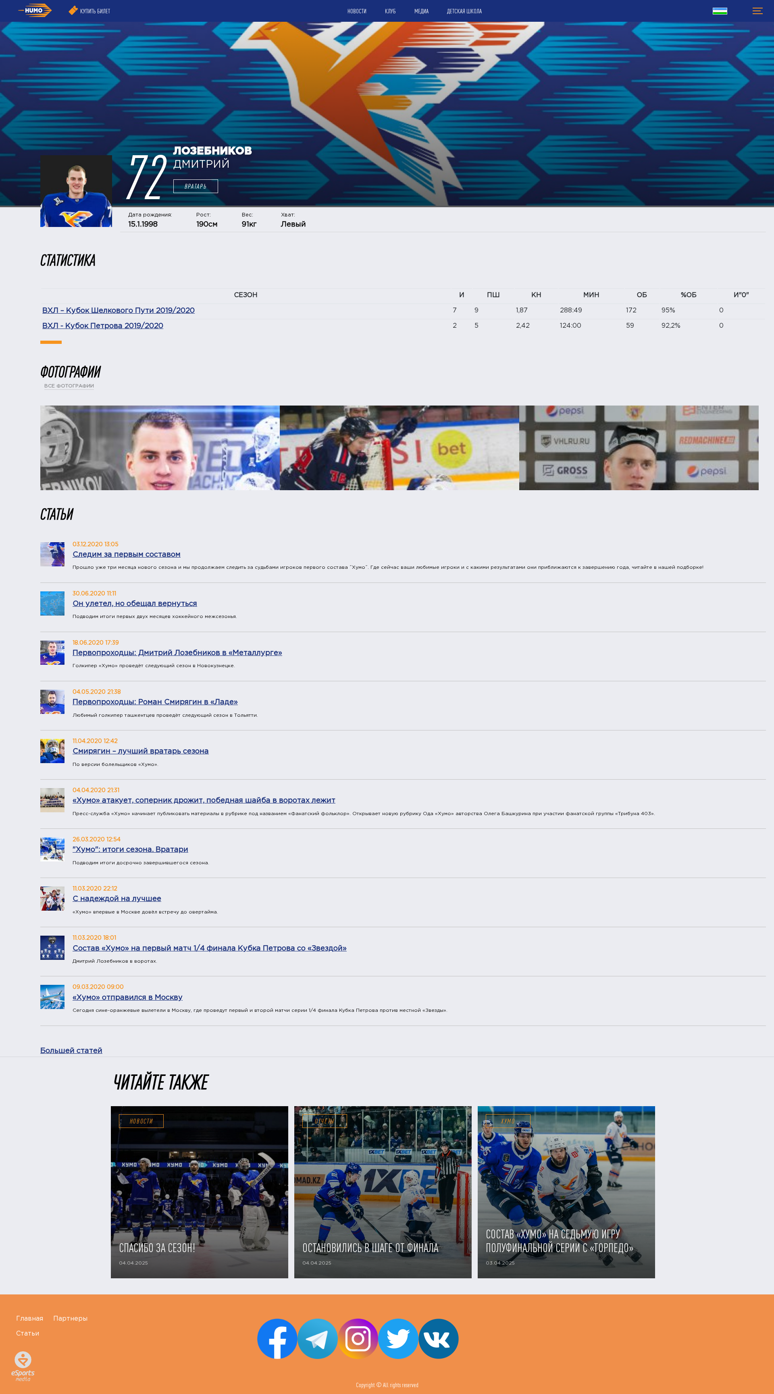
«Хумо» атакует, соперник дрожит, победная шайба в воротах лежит (204, 800)
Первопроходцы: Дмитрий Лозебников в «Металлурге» (177, 653)
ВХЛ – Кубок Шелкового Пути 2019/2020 (118, 311)
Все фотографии (69, 386)
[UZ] (720, 12)
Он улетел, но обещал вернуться (135, 604)
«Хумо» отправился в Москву (128, 998)
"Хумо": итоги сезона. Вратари (130, 850)
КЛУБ (390, 11)
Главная (29, 1319)
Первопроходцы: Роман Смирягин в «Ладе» (155, 702)
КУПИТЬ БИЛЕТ (95, 11)
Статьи (27, 1334)
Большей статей (71, 1051)
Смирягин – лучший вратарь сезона (141, 751)
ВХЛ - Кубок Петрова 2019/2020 (102, 326)
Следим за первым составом (127, 554)
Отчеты (325, 1121)
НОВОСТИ (356, 11)
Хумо (508, 1121)
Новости (141, 1121)
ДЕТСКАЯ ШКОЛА (464, 11)
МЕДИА (421, 11)
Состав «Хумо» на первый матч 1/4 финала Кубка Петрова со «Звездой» (210, 948)
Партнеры (70, 1319)
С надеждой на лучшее (117, 899)
